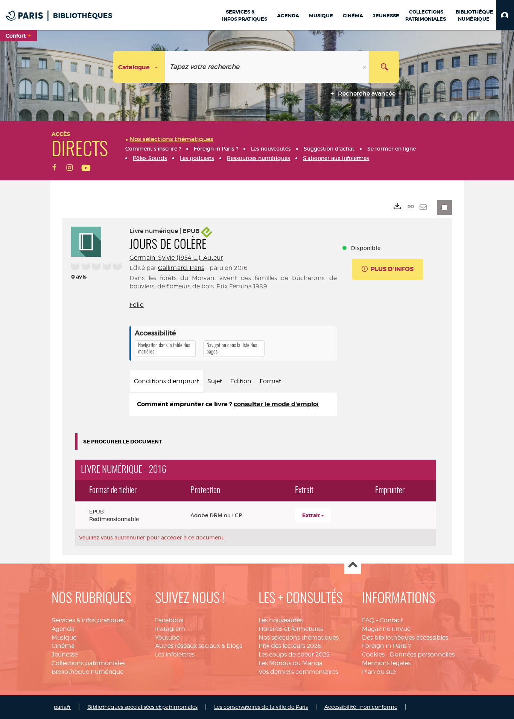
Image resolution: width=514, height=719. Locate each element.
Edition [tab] (240, 381)
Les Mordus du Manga (290, 663)
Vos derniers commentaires (298, 671)
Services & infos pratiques (88, 620)
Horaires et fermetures (291, 628)
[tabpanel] (233, 404)
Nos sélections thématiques (299, 637)
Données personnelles (422, 654)
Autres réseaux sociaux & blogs (198, 645)
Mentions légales (386, 663)
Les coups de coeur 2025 (294, 654)
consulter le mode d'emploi (276, 404)
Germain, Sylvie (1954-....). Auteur (176, 257)
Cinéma (63, 645)
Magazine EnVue (386, 628)
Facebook (169, 620)
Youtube (167, 637)
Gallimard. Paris (181, 267)
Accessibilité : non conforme (360, 707)
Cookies (373, 654)
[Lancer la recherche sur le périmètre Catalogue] (384, 67)
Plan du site (379, 671)
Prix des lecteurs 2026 (290, 645)
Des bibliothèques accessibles (405, 637)
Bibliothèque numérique (87, 671)
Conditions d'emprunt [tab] (166, 381)
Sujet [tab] (214, 381)
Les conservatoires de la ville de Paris (261, 707)
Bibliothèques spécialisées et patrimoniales (142, 707)
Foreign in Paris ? (386, 645)
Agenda (63, 628)
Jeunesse (65, 654)
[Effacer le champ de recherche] (365, 67)
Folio (136, 304)
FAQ (368, 620)
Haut (352, 566)
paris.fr (62, 707)
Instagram (170, 628)
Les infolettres (175, 654)
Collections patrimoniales (88, 663)
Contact (391, 620)
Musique (64, 637)
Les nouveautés (281, 620)
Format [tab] (270, 381)
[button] (505, 15)
